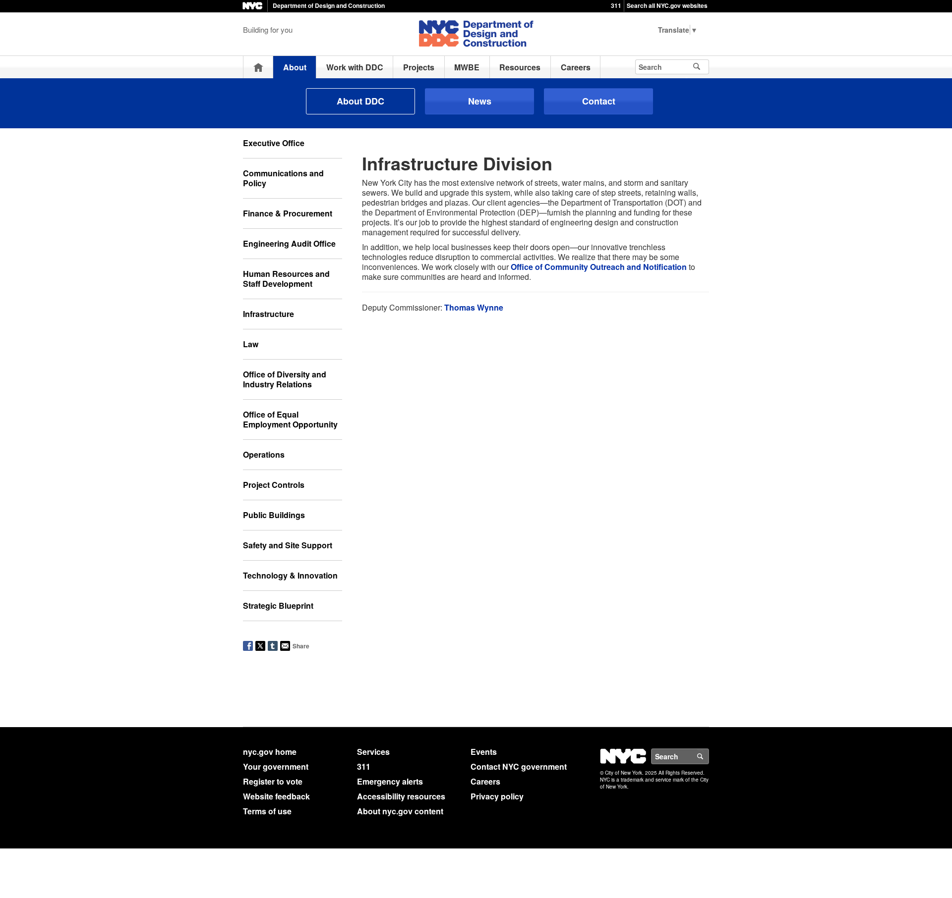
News (479, 101)
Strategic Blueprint (278, 605)
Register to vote (272, 781)
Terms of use (267, 811)
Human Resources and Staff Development (286, 278)
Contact (598, 101)
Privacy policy (497, 796)
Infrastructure (268, 313)
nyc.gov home (270, 751)
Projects (418, 67)
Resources (519, 67)
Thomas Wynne (473, 307)
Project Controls (273, 484)
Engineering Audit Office (289, 243)
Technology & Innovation (290, 575)
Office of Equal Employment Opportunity (290, 419)
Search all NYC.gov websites (667, 5)
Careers (576, 67)
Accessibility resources (401, 796)
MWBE (466, 67)
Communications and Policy (283, 178)
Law (250, 344)
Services (373, 751)
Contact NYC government (519, 766)
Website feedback (276, 796)
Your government (275, 766)
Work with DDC (354, 67)
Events (484, 751)
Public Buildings (274, 515)
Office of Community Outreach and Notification (599, 266)
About (294, 67)
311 (616, 5)
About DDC (360, 101)
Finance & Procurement (287, 213)
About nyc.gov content (400, 811)
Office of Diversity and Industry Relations (284, 379)
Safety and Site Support (287, 545)
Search (708, 756)
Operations (264, 454)
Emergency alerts (390, 781)
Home (258, 67)
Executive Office (273, 143)
